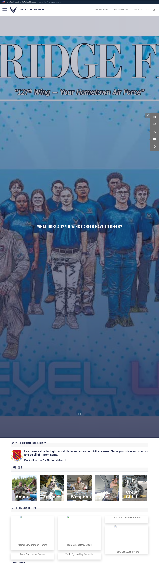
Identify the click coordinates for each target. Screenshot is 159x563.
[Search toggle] (154, 9)
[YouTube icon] (155, 139)
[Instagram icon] (155, 124)
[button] (52, 2)
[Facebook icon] (155, 117)
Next (143, 227)
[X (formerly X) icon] (155, 132)
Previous (16, 227)
